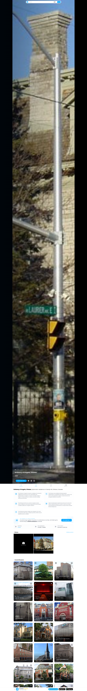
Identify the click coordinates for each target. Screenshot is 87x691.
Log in (59, 2)
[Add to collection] (28, 481)
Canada (17, 469)
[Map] (31, 481)
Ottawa (19, 527)
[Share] (34, 481)
